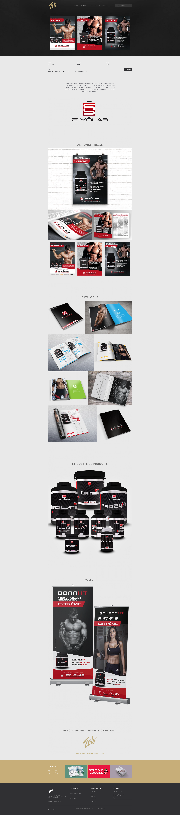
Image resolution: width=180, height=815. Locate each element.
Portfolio (94, 794)
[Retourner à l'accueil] (53, 5)
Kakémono (82, 71)
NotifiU (72, 791)
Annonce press (54, 71)
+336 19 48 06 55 (117, 791)
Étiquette (74, 71)
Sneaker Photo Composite (77, 801)
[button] (131, 809)
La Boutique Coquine (76, 796)
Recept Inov (73, 798)
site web (128, 69)
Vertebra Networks (75, 793)
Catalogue (65, 71)
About (91, 5)
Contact (104, 5)
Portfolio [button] (83, 5)
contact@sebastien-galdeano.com (119, 795)
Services (97, 5)
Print (79, 64)
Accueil (75, 5)
